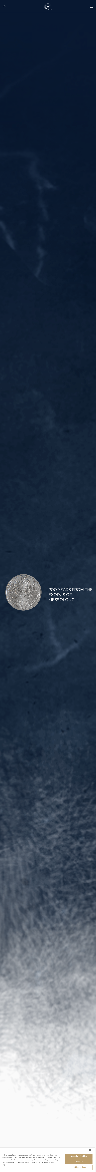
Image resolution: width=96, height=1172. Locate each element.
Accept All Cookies (78, 1156)
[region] (47, 1159)
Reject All (78, 1162)
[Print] (91, 586)
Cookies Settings (79, 1167)
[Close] (90, 1150)
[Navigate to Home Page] (48, 6)
